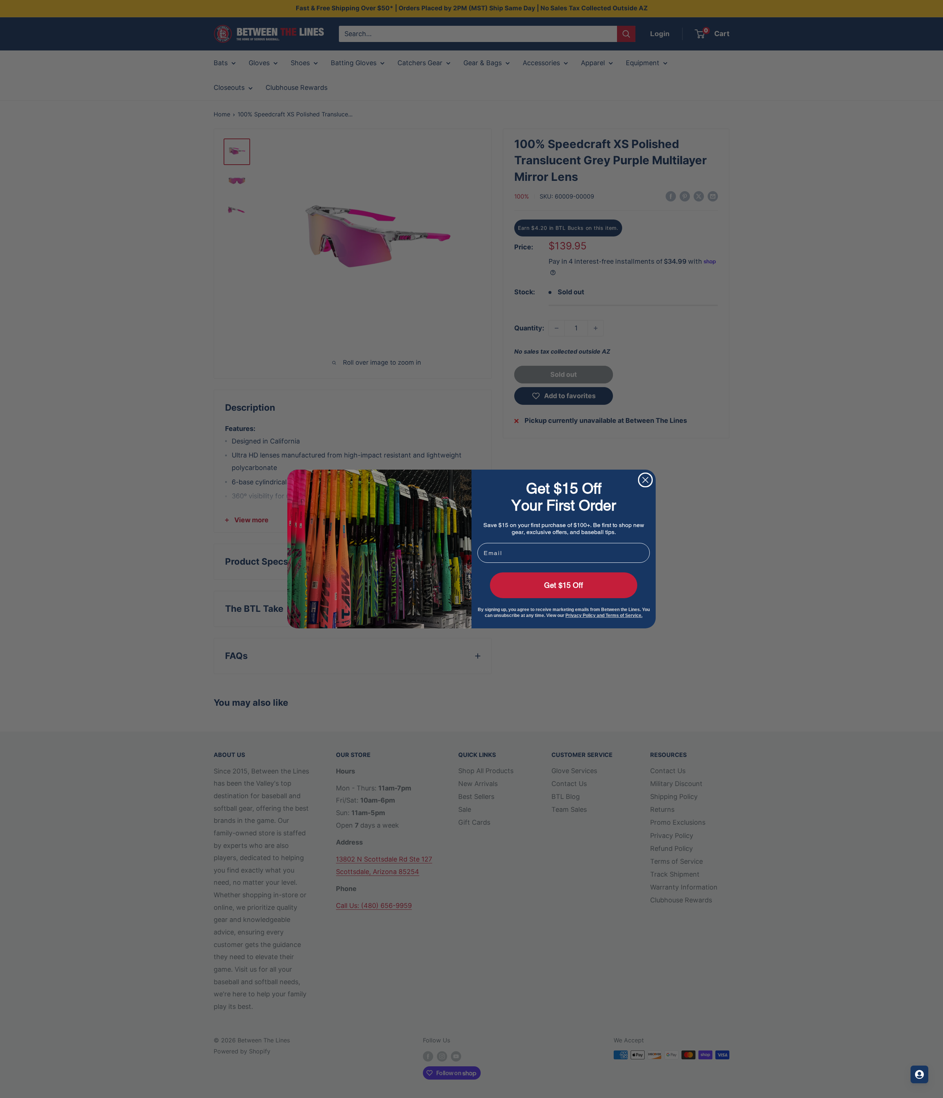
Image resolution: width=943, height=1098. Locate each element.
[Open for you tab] (919, 1074)
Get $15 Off (563, 585)
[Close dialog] (645, 480)
